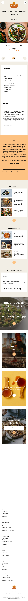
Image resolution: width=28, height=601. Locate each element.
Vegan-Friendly (5, 542)
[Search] (25, 2)
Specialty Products (6, 517)
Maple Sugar (4, 516)
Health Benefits (5, 538)
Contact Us (4, 564)
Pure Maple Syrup (14, 50)
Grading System (5, 555)
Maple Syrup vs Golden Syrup (8, 530)
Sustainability (4, 539)
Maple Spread (5, 513)
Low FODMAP (5, 546)
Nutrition (4, 556)
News (3, 566)
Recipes (3, 524)
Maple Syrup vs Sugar (6, 527)
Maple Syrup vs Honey (6, 528)
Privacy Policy (5, 567)
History (3, 553)
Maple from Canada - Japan (7, 580)
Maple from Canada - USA (7, 578)
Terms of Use (4, 569)
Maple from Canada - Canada (8, 575)
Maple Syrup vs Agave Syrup (8, 531)
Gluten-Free (4, 544)
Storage (3, 525)
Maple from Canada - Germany (8, 581)
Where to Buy (5, 563)
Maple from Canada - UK (7, 577)
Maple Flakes (4, 514)
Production (4, 552)
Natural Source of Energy (7, 541)
